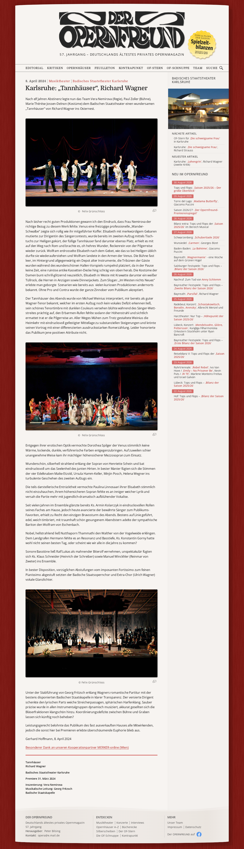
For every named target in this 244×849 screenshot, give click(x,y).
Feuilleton (105, 68)
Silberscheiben (105, 831)
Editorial (34, 68)
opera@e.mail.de (49, 835)
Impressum (175, 827)
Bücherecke (129, 827)
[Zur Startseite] (121, 30)
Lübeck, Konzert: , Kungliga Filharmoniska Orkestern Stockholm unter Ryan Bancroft (198, 329)
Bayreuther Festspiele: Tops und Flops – (198, 287)
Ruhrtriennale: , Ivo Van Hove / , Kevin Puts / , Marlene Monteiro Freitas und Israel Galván (198, 372)
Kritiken (55, 68)
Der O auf (181, 834)
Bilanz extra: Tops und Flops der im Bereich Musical (198, 225)
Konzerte (122, 822)
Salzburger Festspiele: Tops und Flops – (198, 267)
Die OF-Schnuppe (107, 835)
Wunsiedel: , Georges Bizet (196, 243)
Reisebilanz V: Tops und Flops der (199, 355)
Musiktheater (59, 81)
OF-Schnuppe (178, 68)
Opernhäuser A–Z (107, 827)
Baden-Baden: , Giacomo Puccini (197, 250)
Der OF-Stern (127, 831)
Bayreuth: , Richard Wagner (196, 294)
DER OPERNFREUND (39, 817)
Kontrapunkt (131, 68)
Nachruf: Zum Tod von (197, 279)
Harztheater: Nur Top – (198, 318)
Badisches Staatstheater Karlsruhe (100, 81)
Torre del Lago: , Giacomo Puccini (196, 203)
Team (197, 68)
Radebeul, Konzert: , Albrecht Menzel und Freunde (198, 307)
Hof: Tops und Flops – (199, 398)
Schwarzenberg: (197, 237)
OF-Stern (155, 68)
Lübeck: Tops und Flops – (196, 384)
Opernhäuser (79, 68)
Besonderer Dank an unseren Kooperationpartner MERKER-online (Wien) (77, 747)
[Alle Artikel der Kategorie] (198, 109)
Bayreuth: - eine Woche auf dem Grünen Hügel (198, 259)
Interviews (137, 822)
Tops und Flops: (197, 189)
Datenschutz (193, 827)
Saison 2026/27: (196, 211)
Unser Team (175, 822)
